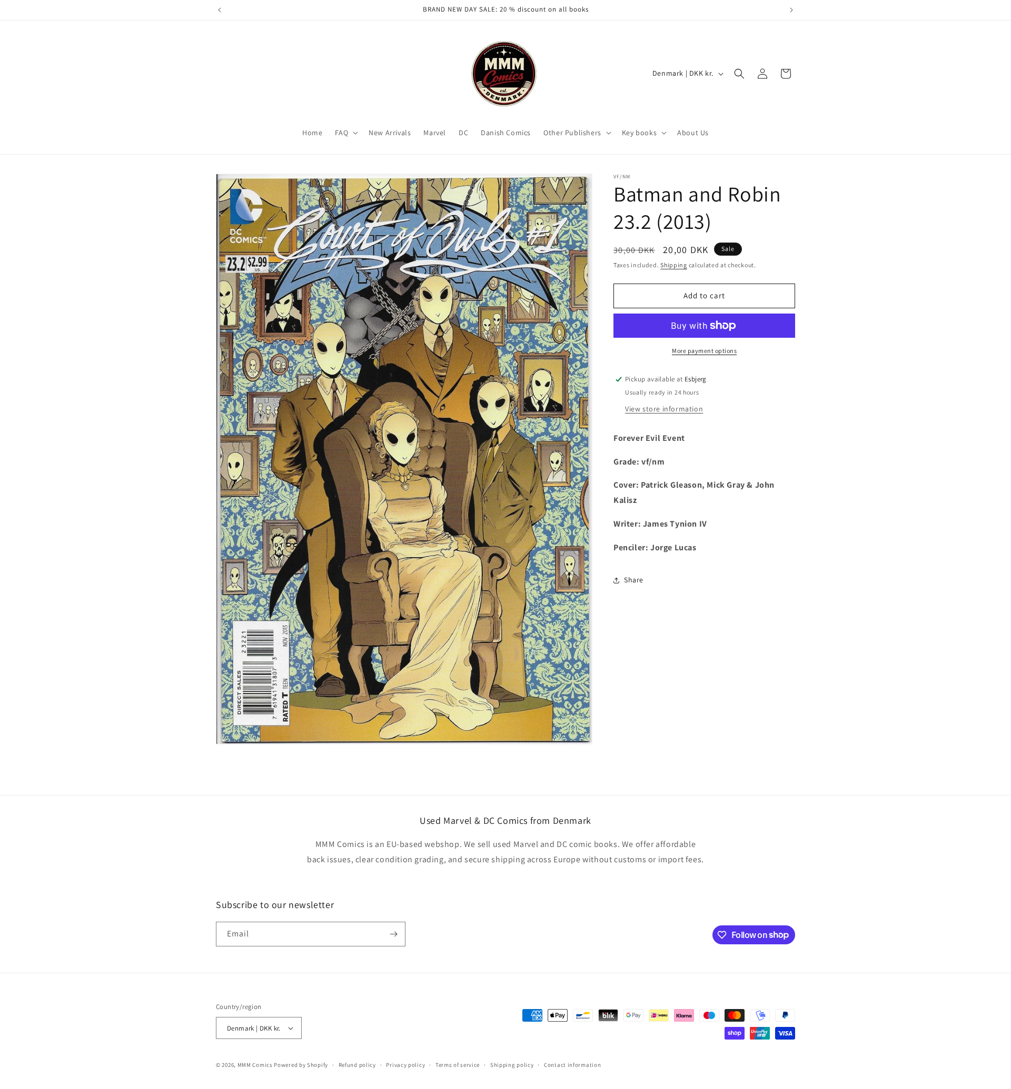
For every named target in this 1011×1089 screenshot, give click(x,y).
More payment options (704, 351)
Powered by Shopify (301, 1064)
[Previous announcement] (219, 10)
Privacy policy (405, 1064)
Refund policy (357, 1064)
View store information (664, 409)
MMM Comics (255, 1064)
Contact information (572, 1064)
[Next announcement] (791, 10)
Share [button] (633, 579)
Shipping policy (512, 1064)
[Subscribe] (393, 934)
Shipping (673, 265)
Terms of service (457, 1064)
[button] (345, 133)
